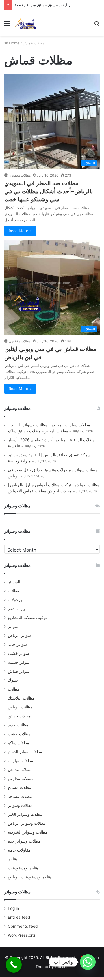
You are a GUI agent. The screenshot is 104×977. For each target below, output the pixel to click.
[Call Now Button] (14, 965)
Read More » (20, 230)
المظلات (15, 590)
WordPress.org (21, 935)
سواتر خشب (18, 653)
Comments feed (23, 926)
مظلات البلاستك (21, 698)
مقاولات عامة (19, 850)
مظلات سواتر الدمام (25, 751)
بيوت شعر (16, 608)
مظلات (13, 689)
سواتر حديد (17, 644)
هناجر (12, 859)
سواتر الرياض (19, 635)
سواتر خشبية (19, 662)
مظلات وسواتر (20, 805)
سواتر (13, 626)
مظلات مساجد (20, 796)
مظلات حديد (18, 725)
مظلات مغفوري (20, 175)
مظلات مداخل (20, 769)
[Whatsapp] (88, 962)
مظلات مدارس (20, 778)
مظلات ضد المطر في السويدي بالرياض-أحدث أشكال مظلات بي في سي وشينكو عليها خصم (48, 191)
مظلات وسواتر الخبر (25, 814)
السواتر (14, 582)
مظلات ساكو (18, 742)
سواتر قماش (18, 671)
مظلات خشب (19, 734)
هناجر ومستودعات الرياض (29, 877)
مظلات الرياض (20, 707)
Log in (13, 908)
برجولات (15, 599)
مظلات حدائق (19, 716)
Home (14, 43)
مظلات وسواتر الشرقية (27, 832)
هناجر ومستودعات (23, 868)
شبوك (13, 680)
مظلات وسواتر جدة (24, 841)
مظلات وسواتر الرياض (27, 823)
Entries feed (19, 917)
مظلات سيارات (20, 760)
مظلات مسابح (19, 787)
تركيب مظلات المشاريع (27, 617)
